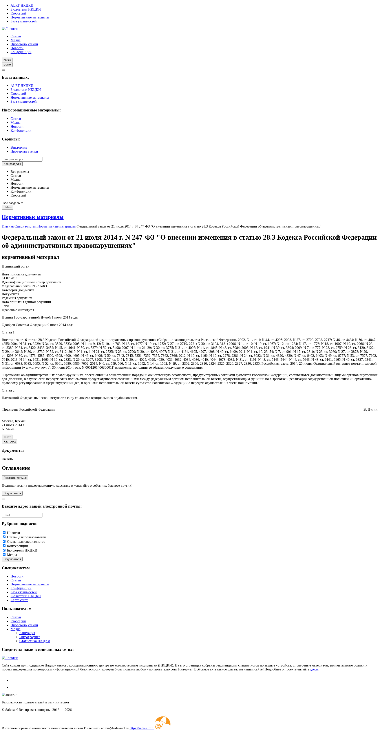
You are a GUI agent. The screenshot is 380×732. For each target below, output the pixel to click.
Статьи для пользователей (26, 537)
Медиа (15, 40)
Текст (7, 437)
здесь (314, 669)
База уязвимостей (24, 21)
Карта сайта (19, 600)
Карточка (10, 441)
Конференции (21, 52)
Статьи (16, 36)
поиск (7, 60)
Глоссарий (18, 13)
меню (7, 64)
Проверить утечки (24, 44)
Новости (17, 48)
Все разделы (12, 164)
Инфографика (29, 637)
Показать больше (15, 477)
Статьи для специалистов (26, 541)
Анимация (27, 633)
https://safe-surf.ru (142, 728)
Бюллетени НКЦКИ (26, 9)
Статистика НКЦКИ (34, 641)
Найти (7, 207)
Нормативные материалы (30, 17)
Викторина (19, 147)
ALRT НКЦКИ (22, 5)
